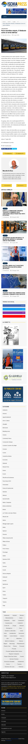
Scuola (4, 570)
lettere (4, 509)
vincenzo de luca (9, 666)
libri (7, 638)
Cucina (4, 452)
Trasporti (5, 208)
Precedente (7, 185)
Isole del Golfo (6, 498)
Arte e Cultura (6, 420)
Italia (5, 636)
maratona (19, 638)
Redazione (6, 217)
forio (20, 628)
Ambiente (5, 410)
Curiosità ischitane (7, 456)
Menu (5, 16)
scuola (22, 656)
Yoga (4, 605)
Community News (7, 438)
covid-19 (6, 625)
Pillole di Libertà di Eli (8, 538)
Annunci (5, 413)
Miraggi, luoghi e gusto (8, 523)
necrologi (12, 643)
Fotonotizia (5, 484)
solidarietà (21, 661)
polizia (15, 646)
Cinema (4, 435)
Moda (4, 527)
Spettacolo (5, 584)
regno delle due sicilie (10, 656)
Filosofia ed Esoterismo (8, 477)
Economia (5, 459)
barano (22, 615)
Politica (4, 545)
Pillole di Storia (6, 541)
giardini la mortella (10, 630)
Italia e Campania (7, 502)
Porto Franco (6, 548)
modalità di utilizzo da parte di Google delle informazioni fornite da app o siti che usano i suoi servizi (13, 688)
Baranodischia (9, 618)
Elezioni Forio (6, 467)
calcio (20, 618)
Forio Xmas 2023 (7, 481)
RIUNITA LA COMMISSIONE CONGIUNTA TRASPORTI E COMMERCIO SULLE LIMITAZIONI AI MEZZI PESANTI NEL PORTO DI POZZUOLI (14, 213)
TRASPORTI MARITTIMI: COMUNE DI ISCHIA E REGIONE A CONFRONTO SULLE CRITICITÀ (14, 293)
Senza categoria (7, 573)
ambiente (6, 615)
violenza (21, 666)
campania (6, 620)
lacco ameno (13, 636)
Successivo (21, 185)
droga (14, 625)
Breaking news (6, 431)
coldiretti (20, 623)
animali (15, 615)
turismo (19, 664)
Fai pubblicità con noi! (6, 728)
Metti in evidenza (9, 641)
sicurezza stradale (9, 661)
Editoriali (5, 463)
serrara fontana (14, 659)
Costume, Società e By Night (10, 445)
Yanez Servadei (14, 738)
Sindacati (5, 577)
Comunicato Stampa (8, 442)
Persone (5, 534)
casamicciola (8, 623)
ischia (21, 630)
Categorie (3, 717)
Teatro (4, 594)
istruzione (21, 633)
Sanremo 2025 (6, 559)
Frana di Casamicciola (8, 488)
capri (13, 620)
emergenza (9, 628)
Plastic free (7, 646)
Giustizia (5, 491)
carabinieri (21, 620)
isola (5, 633)
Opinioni (5, 531)
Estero (4, 470)
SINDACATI (20, 153)
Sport (4, 587)
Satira (4, 562)
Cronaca (5, 449)
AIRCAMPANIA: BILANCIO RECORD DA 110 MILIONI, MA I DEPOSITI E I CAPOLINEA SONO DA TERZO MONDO (13, 239)
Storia (4, 591)
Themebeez (8, 740)
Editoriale (3, 724)
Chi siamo (3, 721)
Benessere (5, 427)
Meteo (4, 520)
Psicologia (5, 552)
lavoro (22, 636)
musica (21, 641)
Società (4, 580)
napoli (5, 643)
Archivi (3, 714)
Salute (4, 555)
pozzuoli (22, 646)
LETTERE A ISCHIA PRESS (9, 513)
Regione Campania (14, 654)
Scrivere (5, 566)
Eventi (4, 474)
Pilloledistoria (20, 643)
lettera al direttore (7, 506)
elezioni (22, 625)
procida (14, 648)
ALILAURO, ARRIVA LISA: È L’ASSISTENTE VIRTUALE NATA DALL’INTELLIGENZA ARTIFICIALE (13, 267)
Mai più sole (5, 516)
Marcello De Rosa (7, 35)
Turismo (4, 602)
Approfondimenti (7, 417)
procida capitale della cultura (14, 651)
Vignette (3, 732)
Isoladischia (9, 153)
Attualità (5, 424)
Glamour (5, 495)
